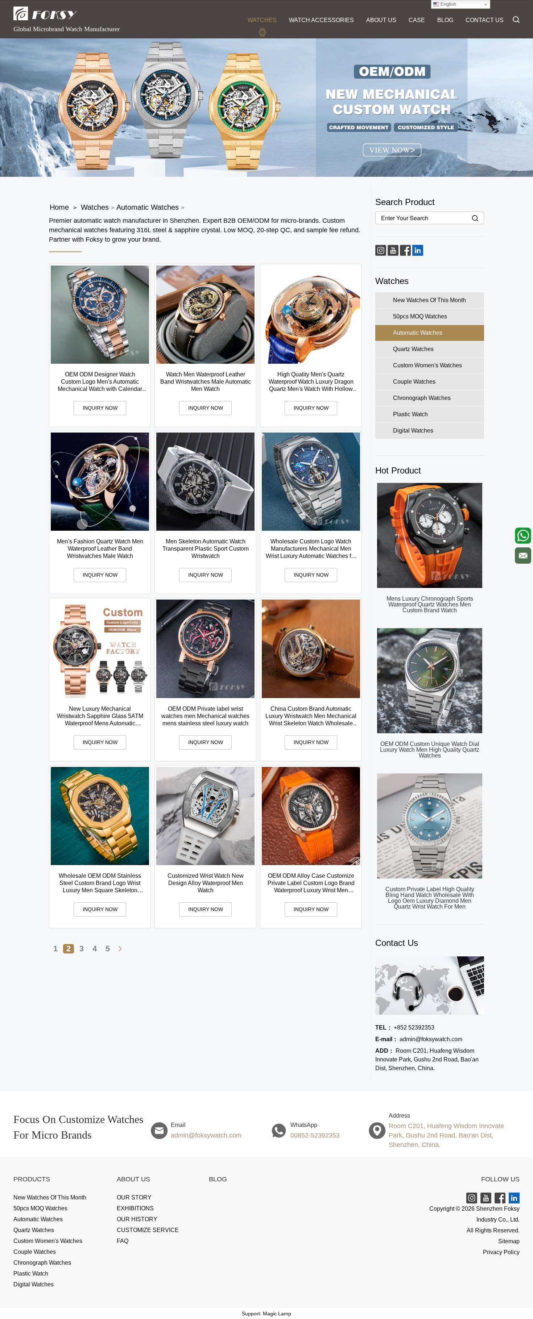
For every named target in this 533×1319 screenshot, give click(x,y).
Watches (262, 20)
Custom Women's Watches (47, 1241)
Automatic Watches (147, 207)
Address (399, 1116)
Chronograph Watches (42, 1263)
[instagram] (380, 250)
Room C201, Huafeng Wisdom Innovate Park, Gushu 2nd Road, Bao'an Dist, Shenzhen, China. (427, 1059)
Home (59, 207)
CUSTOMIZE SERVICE (148, 1230)
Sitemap (509, 1241)
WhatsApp (303, 1125)
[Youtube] (393, 250)
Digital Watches (33, 1284)
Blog (445, 20)
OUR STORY (134, 1197)
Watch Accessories (321, 20)
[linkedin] (417, 250)
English (447, 4)
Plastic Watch (30, 1273)
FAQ (122, 1241)
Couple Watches (34, 1252)
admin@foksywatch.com (418, 1039)
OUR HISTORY (137, 1219)
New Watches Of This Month (49, 1197)
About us (381, 20)
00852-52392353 (315, 1135)
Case (417, 20)
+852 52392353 (404, 1027)
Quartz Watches (33, 1230)
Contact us (485, 20)
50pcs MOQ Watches (40, 1208)
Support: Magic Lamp (266, 1313)
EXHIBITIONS (135, 1208)
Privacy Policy (501, 1252)
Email (178, 1125)
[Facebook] (405, 250)
